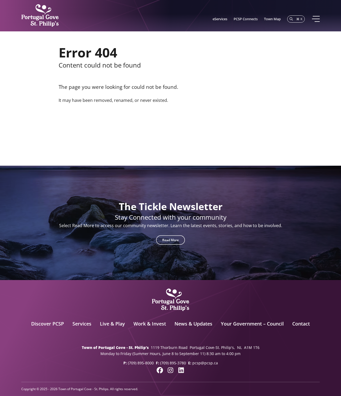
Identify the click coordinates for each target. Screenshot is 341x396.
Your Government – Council (252, 323)
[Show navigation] (315, 19)
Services (81, 323)
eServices (220, 18)
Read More (170, 240)
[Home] (40, 15)
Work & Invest (149, 323)
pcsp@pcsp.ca (205, 362)
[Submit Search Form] (275, 125)
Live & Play (112, 323)
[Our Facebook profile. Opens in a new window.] (160, 370)
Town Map (272, 18)
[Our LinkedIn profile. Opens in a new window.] (181, 370)
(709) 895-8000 (141, 362)
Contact (301, 323)
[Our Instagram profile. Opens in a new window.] (170, 370)
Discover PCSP (47, 323)
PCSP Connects (246, 18)
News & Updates (193, 323)
